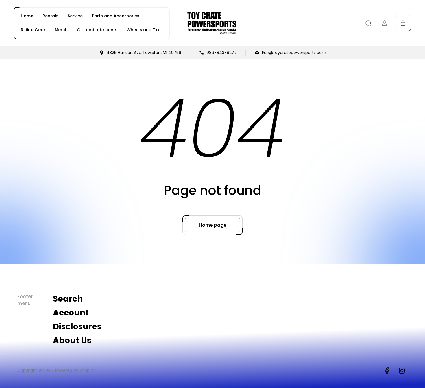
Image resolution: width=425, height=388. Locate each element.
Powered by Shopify (75, 370)
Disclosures (77, 326)
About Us (72, 340)
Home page (212, 225)
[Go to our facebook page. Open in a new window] (387, 370)
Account (71, 312)
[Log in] (384, 23)
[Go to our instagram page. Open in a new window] (402, 370)
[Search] (368, 23)
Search (68, 298)
